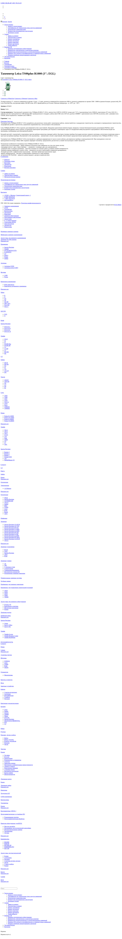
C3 (5, 347)
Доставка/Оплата (9, 56)
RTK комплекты (9, 284)
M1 (5, 353)
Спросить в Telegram (20, 98)
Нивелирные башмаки (11, 768)
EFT (5, 722)
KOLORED (117, 204)
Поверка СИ (8, 47)
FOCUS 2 (7, 326)
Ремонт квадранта (13, 44)
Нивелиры (7, 214)
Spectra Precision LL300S (11, 535)
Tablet (6, 439)
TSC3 (6, 430)
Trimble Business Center (11, 636)
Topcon (6, 713)
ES (5, 388)
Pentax (6, 257)
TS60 (5, 397)
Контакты (7, 58)
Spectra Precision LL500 (11, 534)
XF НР (6, 302)
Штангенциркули (9, 774)
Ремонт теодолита (13, 40)
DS (5, 386)
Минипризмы (8, 675)
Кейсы (6, 738)
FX (5, 366)
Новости (7, 159)
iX (5, 367)
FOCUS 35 (7, 331)
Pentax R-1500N (9, 416)
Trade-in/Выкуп (12, 45)
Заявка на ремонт (13, 36)
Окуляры (7, 755)
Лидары (6, 833)
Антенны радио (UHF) (11, 268)
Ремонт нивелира (13, 42)
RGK (5, 510)
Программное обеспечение (12, 217)
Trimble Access (8, 634)
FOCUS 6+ (7, 328)
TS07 (5, 399)
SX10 (6, 339)
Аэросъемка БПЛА (10, 222)
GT (5, 253)
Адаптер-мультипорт (10, 692)
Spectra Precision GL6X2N (12, 539)
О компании (4, 156)
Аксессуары (8, 219)
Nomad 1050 (8, 457)
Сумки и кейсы (9, 864)
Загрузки (10, 121)
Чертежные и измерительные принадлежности (18, 765)
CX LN (6, 371)
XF (5, 300)
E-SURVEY (7, 252)
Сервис (6, 34)
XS (5, 298)
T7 (5, 443)
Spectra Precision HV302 (11, 532)
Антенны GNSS (9, 266)
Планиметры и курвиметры (12, 760)
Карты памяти (8, 773)
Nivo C (6, 306)
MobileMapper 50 (9, 460)
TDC (5, 444)
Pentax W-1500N (9, 417)
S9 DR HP (7, 345)
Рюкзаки (7, 743)
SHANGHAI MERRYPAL (12, 721)
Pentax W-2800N (9, 421)
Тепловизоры (8, 831)
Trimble (6, 249)
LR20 (6, 590)
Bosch (6, 512)
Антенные (7, 694)
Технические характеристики (17, 29)
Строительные (8, 568)
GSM (5, 275)
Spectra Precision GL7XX (11, 526)
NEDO (6, 667)
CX (5, 369)
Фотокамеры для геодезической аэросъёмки (17, 828)
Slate (5, 438)
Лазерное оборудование (11, 215)
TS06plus (7, 407)
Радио (6, 277)
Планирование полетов (11, 817)
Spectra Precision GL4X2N (12, 524)
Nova (5, 405)
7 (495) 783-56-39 (16, 3)
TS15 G (6, 402)
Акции (10, 21)
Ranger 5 (6, 453)
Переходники (8, 758)
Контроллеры (8, 211)
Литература (7, 164)
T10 (5, 436)
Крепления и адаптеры (11, 606)
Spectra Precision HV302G (12, 537)
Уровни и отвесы (9, 766)
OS (5, 383)
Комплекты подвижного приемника (15, 286)
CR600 (6, 597)
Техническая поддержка (8, 180)
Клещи (6, 856)
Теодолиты (7, 212)
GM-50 (6, 380)
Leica (5, 509)
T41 (5, 458)
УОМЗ (6, 507)
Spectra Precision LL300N (11, 529)
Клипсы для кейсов (10, 741)
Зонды (6, 862)
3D (5, 564)
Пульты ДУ (7, 604)
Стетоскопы (8, 857)
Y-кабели (7, 697)
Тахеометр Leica (9, 66)
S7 (5, 342)
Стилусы (7, 761)
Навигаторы (8, 227)
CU (5, 441)
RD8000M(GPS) (9, 847)
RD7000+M (7, 845)
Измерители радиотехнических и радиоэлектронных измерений (27, 52)
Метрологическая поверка (12, 177)
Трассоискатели (9, 223)
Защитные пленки (9, 763)
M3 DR (6, 352)
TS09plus (7, 408)
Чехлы (6, 744)
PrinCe (6, 255)
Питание (7, 859)
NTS (5, 314)
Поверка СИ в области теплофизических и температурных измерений (29, 53)
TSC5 (6, 431)
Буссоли (6, 757)
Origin (6, 623)
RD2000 (6, 842)
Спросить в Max (32, 98)
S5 (5, 341)
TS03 (5, 395)
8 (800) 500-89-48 (6, 3)
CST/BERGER (8, 501)
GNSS (6, 207)
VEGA (6, 502)
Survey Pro (7, 626)
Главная (6, 61)
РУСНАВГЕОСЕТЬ (10, 250)
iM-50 (6, 363)
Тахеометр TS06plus (10, 67)
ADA (6, 513)
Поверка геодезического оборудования (20, 48)
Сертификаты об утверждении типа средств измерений (25, 28)
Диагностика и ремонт (15, 37)
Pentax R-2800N (9, 419)
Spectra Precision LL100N (11, 531)
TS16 (5, 403)
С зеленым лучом (9, 567)
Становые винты (9, 769)
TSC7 (6, 433)
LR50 (6, 594)
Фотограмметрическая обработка (14, 819)
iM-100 (6, 364)
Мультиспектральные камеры (13, 829)
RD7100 (6, 848)
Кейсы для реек (9, 739)
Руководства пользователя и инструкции (20, 31)
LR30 (6, 592)
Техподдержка (8, 24)
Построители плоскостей (12, 572)
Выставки (7, 163)
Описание (4, 121)
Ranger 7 (6, 455)
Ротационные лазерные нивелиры (14, 573)
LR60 (6, 595)
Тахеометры (8, 64)
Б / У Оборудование (10, 220)
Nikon (6, 497)
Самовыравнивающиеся (11, 570)
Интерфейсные (8, 695)
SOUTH (6, 717)
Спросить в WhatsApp (7, 98)
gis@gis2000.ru (8, 200)
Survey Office (8, 625)
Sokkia (6, 258)
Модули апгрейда (9, 826)
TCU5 (6, 435)
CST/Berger (7, 488)
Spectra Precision (9, 247)
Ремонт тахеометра (13, 39)
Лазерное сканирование (11, 206)
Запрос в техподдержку (15, 26)
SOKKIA (7, 661)
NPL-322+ (7, 303)
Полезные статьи (9, 161)
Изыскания (7, 166)
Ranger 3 (6, 452)
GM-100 (6, 381)
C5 (5, 350)
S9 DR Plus (7, 344)
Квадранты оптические (11, 771)
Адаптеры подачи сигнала (12, 861)
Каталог (4, 21)
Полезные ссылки (13, 32)
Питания (7, 699)
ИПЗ (5, 505)
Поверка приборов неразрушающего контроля (22, 55)
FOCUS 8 (7, 330)
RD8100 (6, 843)
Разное (6, 609)
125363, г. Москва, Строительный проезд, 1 (17, 195)
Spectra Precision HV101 (11, 528)
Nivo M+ (7, 305)
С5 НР (6, 348)
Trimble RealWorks (9, 637)
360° (5, 565)
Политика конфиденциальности (31, 203)
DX (5, 372)
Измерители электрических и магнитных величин (23, 50)
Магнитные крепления (11, 608)
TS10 (5, 400)
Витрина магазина (10, 167)
